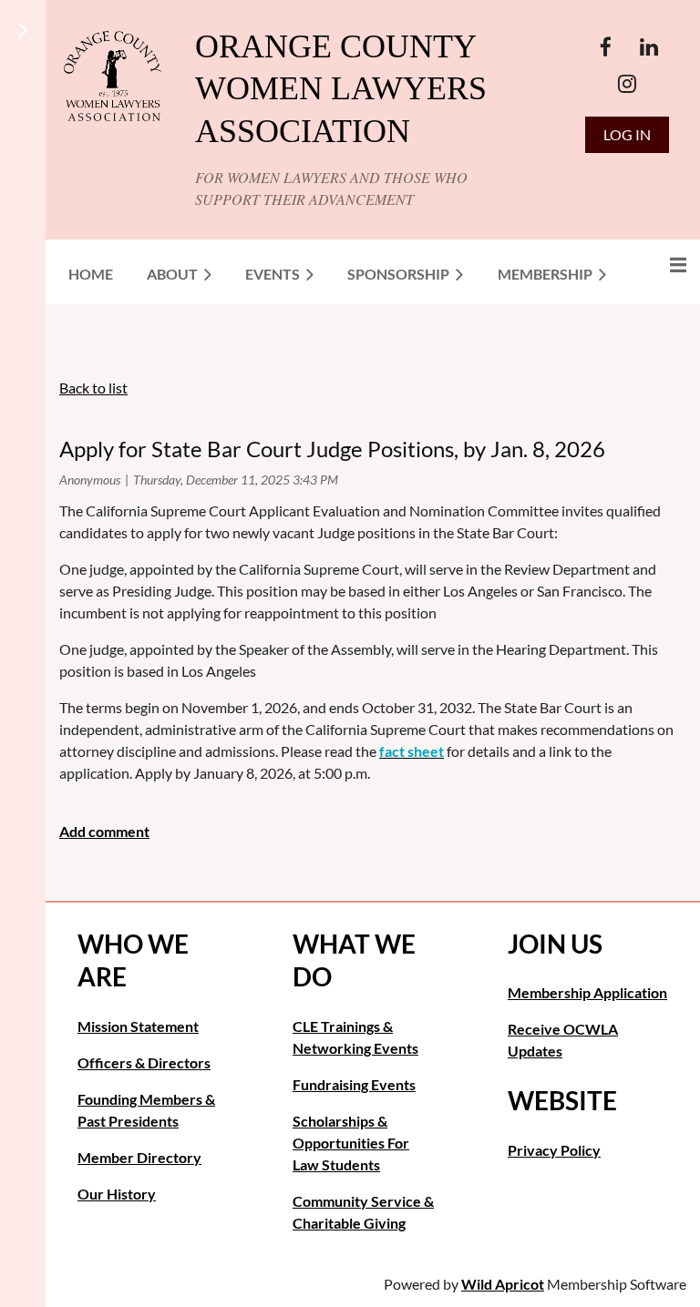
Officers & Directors (144, 1062)
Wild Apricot (502, 1283)
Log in (627, 134)
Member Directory (139, 1157)
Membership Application (587, 992)
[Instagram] (627, 83)
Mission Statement (138, 1026)
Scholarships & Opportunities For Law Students (351, 1142)
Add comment (104, 831)
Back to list (93, 387)
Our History (116, 1193)
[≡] (659, 264)
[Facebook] (605, 46)
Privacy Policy (554, 1150)
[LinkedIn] (648, 46)
